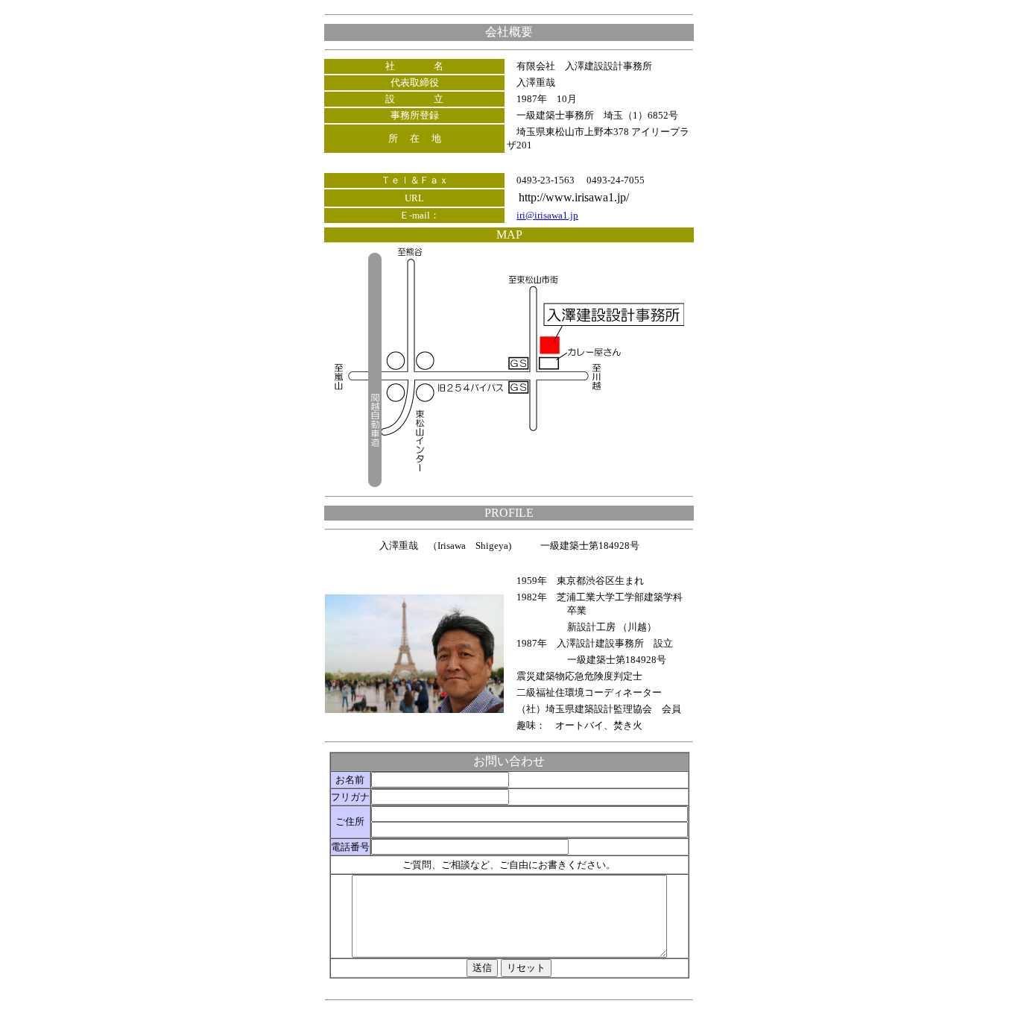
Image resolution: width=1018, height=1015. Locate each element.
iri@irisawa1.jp (547, 215)
